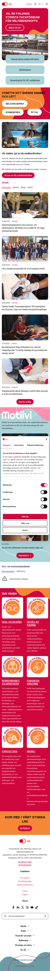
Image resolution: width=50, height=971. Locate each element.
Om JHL (23, 949)
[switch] (44, 492)
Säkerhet (31, 751)
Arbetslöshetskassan (25, 885)
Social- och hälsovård (12, 621)
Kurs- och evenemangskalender (16, 566)
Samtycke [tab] (7, 445)
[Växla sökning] (35, 4)
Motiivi (14, 343)
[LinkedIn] (18, 907)
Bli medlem (25, 828)
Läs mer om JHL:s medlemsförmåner (18, 175)
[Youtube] (32, 907)
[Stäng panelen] (46, 439)
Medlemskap (23, 940)
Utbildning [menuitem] (21, 571)
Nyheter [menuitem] (16, 187)
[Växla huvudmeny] (46, 4)
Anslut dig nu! (15, 27)
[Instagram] (27, 907)
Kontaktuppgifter (25, 862)
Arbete (23, 930)
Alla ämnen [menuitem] (6, 187)
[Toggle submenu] (28, 926)
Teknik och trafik (9, 751)
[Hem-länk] (7, 4)
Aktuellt (5, 182)
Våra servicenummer (15, 103)
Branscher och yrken (23, 935)
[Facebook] (13, 907)
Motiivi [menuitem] (30, 187)
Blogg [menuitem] (23, 187)
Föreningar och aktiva (23, 945)
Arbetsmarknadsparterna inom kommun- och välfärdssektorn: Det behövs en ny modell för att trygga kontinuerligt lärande (23, 227)
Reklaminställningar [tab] (35, 445)
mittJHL (29, 4)
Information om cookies (25, 966)
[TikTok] (36, 907)
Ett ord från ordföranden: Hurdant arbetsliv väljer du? (22, 547)
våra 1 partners (15, 457)
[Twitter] (22, 907)
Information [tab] (19, 445)
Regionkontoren (13, 112)
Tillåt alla (25, 517)
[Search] (44, 916)
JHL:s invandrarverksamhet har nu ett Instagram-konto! (23, 268)
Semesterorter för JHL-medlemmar (25, 80)
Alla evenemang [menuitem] (8, 571)
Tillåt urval (25, 523)
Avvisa (25, 530)
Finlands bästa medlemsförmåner (25, 59)
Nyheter (15, 221)
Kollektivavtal (25, 69)
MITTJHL (34, 112)
